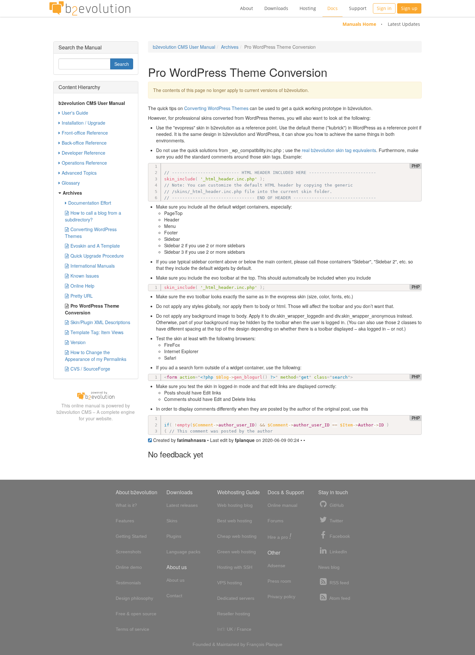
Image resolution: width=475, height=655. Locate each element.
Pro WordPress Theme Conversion (92, 309)
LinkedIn (337, 551)
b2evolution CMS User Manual (184, 47)
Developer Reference (83, 152)
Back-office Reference (84, 142)
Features (125, 520)
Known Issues (84, 275)
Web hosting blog (235, 505)
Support (357, 8)
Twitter (335, 520)
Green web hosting (236, 551)
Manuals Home (359, 24)
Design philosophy (134, 598)
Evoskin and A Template (95, 245)
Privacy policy (281, 596)
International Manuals (92, 265)
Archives (229, 47)
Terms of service (132, 629)
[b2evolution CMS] (95, 395)
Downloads (276, 8)
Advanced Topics (79, 172)
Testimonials (128, 582)
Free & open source (136, 613)
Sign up (409, 8)
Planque (274, 644)
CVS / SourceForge (90, 368)
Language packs (183, 551)
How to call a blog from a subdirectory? (93, 216)
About (246, 8)
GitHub (336, 505)
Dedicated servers (235, 598)
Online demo (129, 567)
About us (175, 580)
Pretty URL (81, 295)
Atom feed (339, 598)
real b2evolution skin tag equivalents (339, 150)
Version (78, 342)
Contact (174, 595)
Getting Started (131, 536)
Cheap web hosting (237, 536)
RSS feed (338, 582)
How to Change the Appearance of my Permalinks (95, 355)
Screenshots (128, 551)
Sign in (384, 8)
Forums (275, 520)
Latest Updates (404, 24)
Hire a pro (279, 536)
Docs (332, 8)
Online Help (82, 285)
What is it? (126, 505)
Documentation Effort (89, 203)
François (255, 644)
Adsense (276, 565)
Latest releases (182, 505)
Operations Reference (84, 162)
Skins (171, 520)
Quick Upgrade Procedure (97, 255)
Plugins (173, 536)
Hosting (308, 8)
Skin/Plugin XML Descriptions (100, 322)
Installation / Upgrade (83, 122)
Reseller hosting (233, 613)
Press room (279, 581)
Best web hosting (234, 520)
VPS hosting (229, 582)
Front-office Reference (85, 132)
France (244, 629)
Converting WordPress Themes (216, 108)
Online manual (282, 505)
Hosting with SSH (234, 567)
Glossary (71, 182)
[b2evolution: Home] (90, 8)
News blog (329, 567)
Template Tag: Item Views (96, 332)
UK (230, 629)
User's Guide (75, 112)
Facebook (339, 536)
